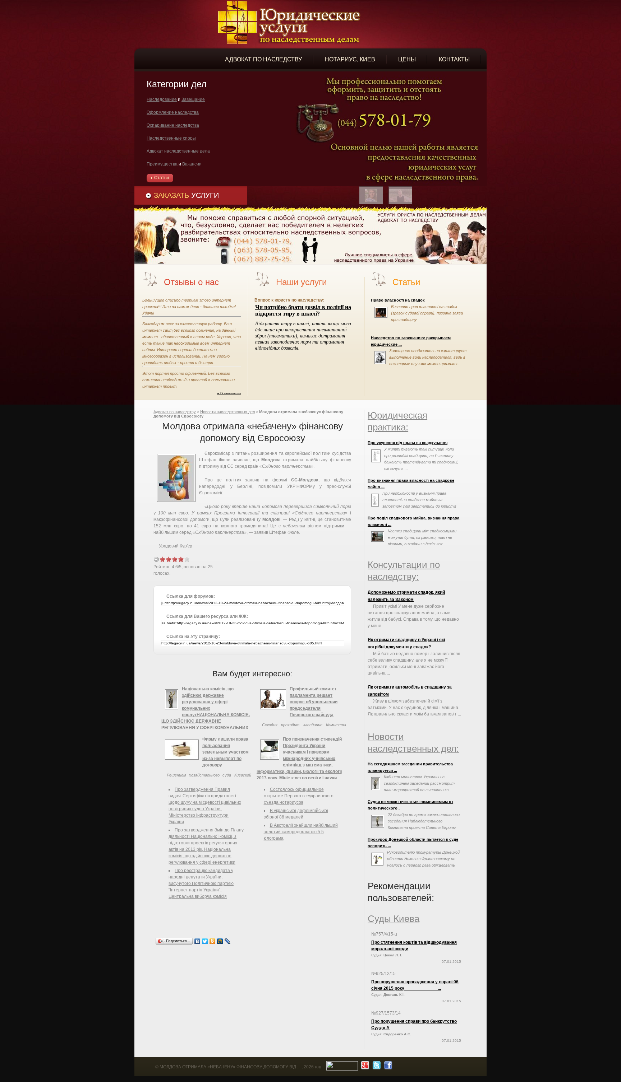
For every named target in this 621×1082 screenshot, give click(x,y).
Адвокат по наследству (174, 412)
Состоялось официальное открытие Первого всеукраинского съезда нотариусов (299, 796)
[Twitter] (205, 941)
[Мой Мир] (220, 941)
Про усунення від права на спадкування (407, 442)
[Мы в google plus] (364, 1066)
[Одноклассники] (212, 941)
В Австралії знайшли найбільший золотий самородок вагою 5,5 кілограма (301, 832)
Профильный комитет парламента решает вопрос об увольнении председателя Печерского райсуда (313, 701)
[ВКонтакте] (197, 941)
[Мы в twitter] (376, 1066)
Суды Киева (393, 918)
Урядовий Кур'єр (175, 546)
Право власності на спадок (398, 300)
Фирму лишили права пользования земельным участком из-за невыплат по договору (225, 752)
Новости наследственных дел (227, 412)
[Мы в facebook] (387, 1066)
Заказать (186, 195)
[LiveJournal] (227, 941)
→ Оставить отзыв (229, 393)
